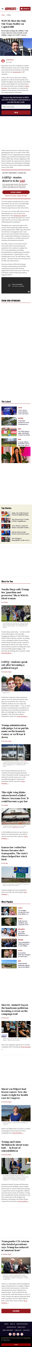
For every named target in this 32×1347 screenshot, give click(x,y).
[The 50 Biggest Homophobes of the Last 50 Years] (5, 539)
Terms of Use (6, 1340)
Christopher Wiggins (7, 672)
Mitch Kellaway (10, 59)
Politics (9, 15)
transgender (17, 72)
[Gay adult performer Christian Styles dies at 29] (9, 932)
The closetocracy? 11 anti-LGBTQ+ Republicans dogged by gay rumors (20, 521)
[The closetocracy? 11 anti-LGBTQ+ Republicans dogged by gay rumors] (5, 520)
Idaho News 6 (16, 827)
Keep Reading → (7, 653)
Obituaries (21, 929)
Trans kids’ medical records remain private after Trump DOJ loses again (23, 424)
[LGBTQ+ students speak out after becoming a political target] (16, 683)
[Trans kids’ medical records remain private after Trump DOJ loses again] (9, 421)
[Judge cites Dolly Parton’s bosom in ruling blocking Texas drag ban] (5, 514)
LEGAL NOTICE (26, 1330)
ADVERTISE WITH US (11, 1327)
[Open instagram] (21, 1334)
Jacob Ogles (5, 805)
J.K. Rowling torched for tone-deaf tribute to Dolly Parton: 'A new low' (24, 913)
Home (3, 15)
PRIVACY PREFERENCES (7, 1330)
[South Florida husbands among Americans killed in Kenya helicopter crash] (9, 964)
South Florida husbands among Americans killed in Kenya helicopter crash (24, 966)
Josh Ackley (5, 602)
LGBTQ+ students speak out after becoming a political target (14, 665)
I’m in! (16, 112)
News (19, 429)
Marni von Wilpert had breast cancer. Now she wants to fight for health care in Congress (14, 1093)
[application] (16, 455)
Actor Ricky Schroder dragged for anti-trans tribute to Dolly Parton (24, 956)
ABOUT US (12, 1324)
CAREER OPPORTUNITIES (22, 1324)
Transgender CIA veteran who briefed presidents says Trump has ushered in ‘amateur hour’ (15, 1246)
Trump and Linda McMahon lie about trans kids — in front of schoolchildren (15, 1146)
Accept (16, 1344)
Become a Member (16, 192)
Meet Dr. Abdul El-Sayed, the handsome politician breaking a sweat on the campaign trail (14, 1009)
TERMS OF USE (18, 1330)
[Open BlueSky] (14, 1334)
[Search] (17, 9)
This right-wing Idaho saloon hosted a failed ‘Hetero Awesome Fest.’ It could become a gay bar (15, 797)
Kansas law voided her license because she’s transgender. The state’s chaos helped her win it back (14, 853)
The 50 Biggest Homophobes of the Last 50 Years (21, 540)
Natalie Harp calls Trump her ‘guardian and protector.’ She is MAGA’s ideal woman (15, 594)
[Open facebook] (10, 1334)
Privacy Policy (27, 1338)
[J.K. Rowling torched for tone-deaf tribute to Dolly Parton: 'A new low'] (9, 911)
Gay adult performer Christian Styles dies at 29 (23, 934)
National (20, 418)
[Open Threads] (18, 1334)
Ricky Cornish (6, 1018)
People (20, 908)
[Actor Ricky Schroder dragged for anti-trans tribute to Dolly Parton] (9, 953)
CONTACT (6, 1324)
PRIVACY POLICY (21, 1327)
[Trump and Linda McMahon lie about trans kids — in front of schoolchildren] (16, 1166)
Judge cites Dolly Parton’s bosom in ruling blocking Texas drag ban (20, 514)
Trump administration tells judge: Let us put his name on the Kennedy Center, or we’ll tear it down (15, 731)
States (20, 408)
